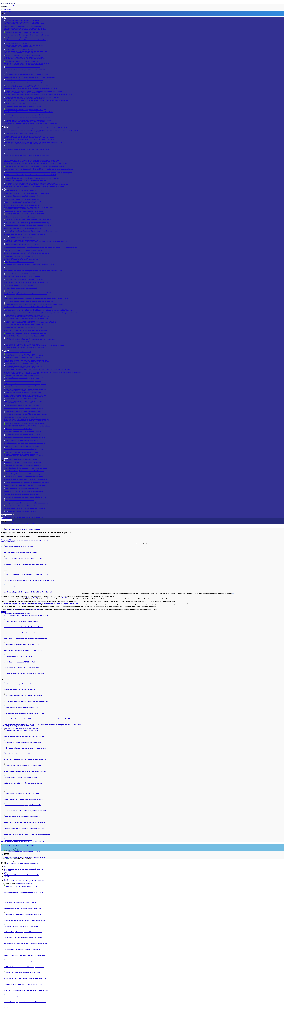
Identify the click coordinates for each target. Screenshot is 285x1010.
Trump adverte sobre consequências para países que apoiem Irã (23, 517)
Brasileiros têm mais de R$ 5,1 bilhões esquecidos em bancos (23, 401)
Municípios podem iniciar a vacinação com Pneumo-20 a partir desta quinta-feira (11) (30, 175)
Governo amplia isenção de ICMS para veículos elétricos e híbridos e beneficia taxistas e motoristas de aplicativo (38, 169)
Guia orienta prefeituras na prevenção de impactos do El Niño (22, 106)
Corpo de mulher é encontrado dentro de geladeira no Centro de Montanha (26, 83)
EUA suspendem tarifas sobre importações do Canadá (20, 288)
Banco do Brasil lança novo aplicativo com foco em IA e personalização (26, 360)
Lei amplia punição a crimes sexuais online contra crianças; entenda (24, 234)
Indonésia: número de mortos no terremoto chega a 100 (21, 259)
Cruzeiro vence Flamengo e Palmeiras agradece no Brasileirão (22, 908)
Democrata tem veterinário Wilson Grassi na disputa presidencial (23, 324)
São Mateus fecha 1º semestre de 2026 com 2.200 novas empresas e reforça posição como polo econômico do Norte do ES (42, 725)
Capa (5, 13)
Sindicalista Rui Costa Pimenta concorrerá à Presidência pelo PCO (24, 336)
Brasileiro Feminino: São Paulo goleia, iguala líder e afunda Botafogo (24, 955)
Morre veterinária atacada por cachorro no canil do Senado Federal (24, 28)
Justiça (5, 404)
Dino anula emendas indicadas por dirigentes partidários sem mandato (25, 414)
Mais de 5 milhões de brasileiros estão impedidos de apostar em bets (25, 390)
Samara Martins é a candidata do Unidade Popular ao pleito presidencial (25, 330)
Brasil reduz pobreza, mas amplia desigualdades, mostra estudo (23, 396)
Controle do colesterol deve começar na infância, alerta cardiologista (25, 121)
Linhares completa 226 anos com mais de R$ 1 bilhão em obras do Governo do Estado (30, 89)
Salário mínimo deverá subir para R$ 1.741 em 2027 (19, 355)
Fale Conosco (7, 11)
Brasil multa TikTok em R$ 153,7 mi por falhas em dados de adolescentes (26, 194)
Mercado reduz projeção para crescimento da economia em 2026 (24, 366)
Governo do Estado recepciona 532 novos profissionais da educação (25, 181)
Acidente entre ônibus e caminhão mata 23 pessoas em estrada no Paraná (26, 41)
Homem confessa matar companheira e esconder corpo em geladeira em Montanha (29, 138)
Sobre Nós (6, 6)
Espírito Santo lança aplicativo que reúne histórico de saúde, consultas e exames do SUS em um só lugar (36, 163)
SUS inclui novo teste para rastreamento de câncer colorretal (22, 228)
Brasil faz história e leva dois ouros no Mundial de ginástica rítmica (24, 967)
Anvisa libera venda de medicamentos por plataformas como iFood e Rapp (26, 223)
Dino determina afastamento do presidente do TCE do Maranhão (23, 869)
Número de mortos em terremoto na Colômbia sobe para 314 (22, 529)
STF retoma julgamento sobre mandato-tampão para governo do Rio (24, 857)
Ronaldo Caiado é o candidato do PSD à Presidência (19, 342)
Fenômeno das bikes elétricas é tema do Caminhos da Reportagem (24, 98)
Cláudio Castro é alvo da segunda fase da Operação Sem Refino (23, 892)
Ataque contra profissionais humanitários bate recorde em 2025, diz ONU (26, 541)
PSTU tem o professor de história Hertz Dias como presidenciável (24, 347)
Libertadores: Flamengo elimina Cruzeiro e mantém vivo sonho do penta (26, 943)
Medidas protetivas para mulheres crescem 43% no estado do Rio (24, 408)
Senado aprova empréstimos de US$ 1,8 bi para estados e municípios (25, 395)
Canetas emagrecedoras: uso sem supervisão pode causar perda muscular (26, 35)
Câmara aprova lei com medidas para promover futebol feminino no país (26, 990)
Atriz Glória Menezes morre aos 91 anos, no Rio (18, 75)
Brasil (5, 189)
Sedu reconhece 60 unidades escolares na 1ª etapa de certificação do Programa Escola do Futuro (34, 186)
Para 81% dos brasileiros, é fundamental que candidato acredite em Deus (26, 318)
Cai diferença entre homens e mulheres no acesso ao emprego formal (25, 384)
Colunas (6, 1007)
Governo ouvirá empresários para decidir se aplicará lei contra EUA (24, 378)
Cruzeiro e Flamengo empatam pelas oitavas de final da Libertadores (25, 1002)
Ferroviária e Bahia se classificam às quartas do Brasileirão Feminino (25, 978)
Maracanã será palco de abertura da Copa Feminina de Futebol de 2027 (26, 920)
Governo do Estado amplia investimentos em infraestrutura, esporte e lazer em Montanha (31, 123)
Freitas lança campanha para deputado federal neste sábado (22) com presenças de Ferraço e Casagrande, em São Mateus (42, 313)
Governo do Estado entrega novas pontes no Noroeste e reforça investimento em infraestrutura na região (36, 184)
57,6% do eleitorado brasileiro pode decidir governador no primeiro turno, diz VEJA (29, 301)
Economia (6, 350)
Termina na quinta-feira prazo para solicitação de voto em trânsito (24, 881)
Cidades (6, 72)
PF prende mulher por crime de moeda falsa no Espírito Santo (22, 136)
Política (5, 297)
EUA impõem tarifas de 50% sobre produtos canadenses (21, 265)
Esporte (6, 898)
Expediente (6, 854)
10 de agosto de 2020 (6, 540)
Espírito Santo (7, 126)
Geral (5, 19)
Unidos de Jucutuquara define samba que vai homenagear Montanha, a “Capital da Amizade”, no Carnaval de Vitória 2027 (41, 131)
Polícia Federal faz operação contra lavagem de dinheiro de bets (23, 110)
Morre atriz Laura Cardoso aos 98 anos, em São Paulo (20, 86)
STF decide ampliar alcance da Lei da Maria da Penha (20, 432)
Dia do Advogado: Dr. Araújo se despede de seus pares (17, 726)
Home (2, 529)
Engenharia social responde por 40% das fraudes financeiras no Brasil (25, 29)
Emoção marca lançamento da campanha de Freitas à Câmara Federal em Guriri (28, 307)
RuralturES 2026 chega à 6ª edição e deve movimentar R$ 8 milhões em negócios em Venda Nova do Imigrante (38, 173)
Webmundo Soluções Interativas (23, 858)
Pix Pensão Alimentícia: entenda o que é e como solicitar (21, 240)
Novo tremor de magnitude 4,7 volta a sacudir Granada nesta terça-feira (25, 294)
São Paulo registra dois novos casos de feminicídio (19, 217)
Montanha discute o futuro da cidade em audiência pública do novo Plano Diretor (28, 112)
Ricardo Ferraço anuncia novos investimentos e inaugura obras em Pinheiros (27, 118)
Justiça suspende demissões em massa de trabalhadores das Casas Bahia (27, 426)
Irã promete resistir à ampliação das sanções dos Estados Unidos (24, 247)
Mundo (5, 460)
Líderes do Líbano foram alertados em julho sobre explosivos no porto (22, 841)
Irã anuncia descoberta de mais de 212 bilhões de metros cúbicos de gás (26, 253)
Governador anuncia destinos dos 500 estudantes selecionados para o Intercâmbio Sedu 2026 (33, 142)
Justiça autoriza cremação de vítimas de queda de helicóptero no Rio (25, 420)
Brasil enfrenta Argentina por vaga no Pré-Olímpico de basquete (23, 932)
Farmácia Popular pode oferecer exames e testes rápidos (21, 385)
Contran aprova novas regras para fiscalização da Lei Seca (21, 373)
